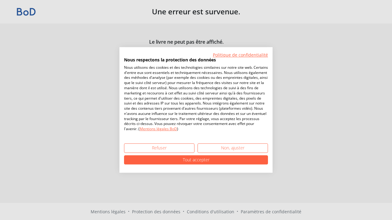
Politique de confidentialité (240, 55)
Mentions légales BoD (158, 129)
